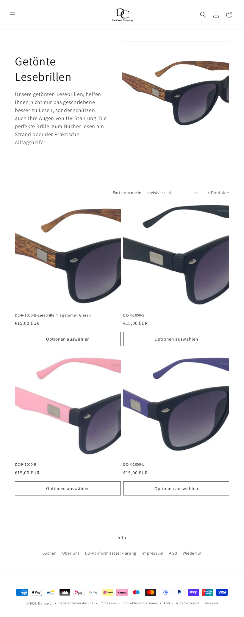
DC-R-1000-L (133, 464)
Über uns (71, 553)
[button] (12, 14)
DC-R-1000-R (25, 464)
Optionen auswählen (68, 339)
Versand (211, 603)
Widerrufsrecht (187, 603)
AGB (173, 553)
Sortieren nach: (127, 192)
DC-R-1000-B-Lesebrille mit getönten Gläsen (53, 315)
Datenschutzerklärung (76, 603)
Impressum (152, 553)
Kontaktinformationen (140, 603)
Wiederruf (192, 553)
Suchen (50, 553)
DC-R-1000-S (134, 315)
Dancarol (45, 603)
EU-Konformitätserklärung (110, 553)
